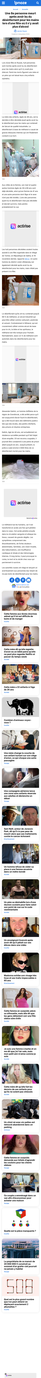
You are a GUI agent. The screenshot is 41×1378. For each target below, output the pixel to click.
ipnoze (20, 3)
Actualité (25, 9)
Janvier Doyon (22, 31)
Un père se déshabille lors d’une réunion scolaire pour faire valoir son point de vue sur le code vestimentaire (20, 906)
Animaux (7, 1130)
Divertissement (9, 839)
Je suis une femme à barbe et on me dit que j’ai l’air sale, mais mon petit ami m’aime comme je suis (20, 1053)
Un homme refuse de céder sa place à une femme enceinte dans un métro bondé (19, 869)
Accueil (15, 9)
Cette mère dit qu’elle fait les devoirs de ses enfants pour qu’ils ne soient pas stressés (18, 1089)
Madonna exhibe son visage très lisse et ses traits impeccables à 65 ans (20, 978)
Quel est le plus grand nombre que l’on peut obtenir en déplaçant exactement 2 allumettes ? (19, 1303)
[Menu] (3, 3)
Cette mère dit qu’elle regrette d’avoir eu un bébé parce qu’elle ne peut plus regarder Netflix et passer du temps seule (19, 653)
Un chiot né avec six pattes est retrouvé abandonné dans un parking (19, 1124)
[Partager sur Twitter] (17, 580)
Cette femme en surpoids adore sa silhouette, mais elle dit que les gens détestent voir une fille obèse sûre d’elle (20, 1015)
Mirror (27, 259)
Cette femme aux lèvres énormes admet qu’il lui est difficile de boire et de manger (20, 616)
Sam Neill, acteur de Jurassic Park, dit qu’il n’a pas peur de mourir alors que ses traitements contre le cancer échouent (20, 833)
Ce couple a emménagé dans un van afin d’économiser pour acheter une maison (20, 1198)
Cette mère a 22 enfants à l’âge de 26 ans (19, 688)
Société (6, 659)
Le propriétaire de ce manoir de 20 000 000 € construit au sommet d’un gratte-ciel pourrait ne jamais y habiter (20, 1265)
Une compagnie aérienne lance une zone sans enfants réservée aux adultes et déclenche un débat (20, 795)
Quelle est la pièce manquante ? (20, 1231)
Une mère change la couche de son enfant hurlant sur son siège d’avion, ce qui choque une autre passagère (20, 757)
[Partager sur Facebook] (11, 580)
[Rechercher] (37, 3)
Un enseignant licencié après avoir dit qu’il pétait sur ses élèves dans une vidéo (18, 942)
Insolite (6, 621)
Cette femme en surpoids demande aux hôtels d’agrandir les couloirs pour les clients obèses (19, 1161)
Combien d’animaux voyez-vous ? (17, 721)
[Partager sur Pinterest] (23, 580)
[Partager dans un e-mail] (28, 580)
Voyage (6, 763)
